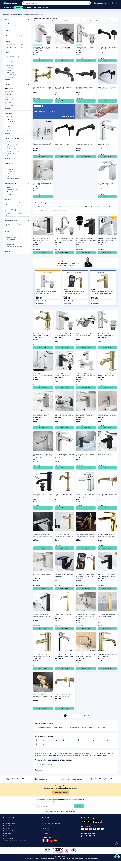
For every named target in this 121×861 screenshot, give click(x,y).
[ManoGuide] (117, 856)
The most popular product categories (52, 823)
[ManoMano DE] (51, 840)
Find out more (72, 811)
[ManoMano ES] (55, 840)
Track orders (6, 821)
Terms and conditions (77, 858)
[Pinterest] (94, 836)
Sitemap (36, 858)
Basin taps (29, 14)
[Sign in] (112, 3)
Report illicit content (9, 831)
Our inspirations (46, 831)
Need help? (6, 826)
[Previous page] (62, 715)
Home (4, 14)
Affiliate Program (8, 838)
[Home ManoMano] (11, 3)
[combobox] (110, 20)
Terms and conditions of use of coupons (14, 841)
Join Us (5, 836)
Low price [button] (47, 272)
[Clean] (89, 3)
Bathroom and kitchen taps (19, 14)
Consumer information (91, 858)
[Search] (23, 3)
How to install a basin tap (44, 764)
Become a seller (7, 833)
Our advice (45, 821)
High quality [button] (102, 272)
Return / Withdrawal (9, 823)
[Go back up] (116, 843)
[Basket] (116, 3)
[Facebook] (86, 836)
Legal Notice (43, 858)
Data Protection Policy (54, 858)
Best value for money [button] (74, 272)
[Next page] (88, 715)
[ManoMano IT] (47, 840)
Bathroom (9, 14)
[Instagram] (90, 836)
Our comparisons (47, 826)
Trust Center (66, 858)
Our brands (45, 828)
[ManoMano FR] (43, 840)
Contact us (6, 828)
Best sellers (45, 833)
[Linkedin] (82, 836)
